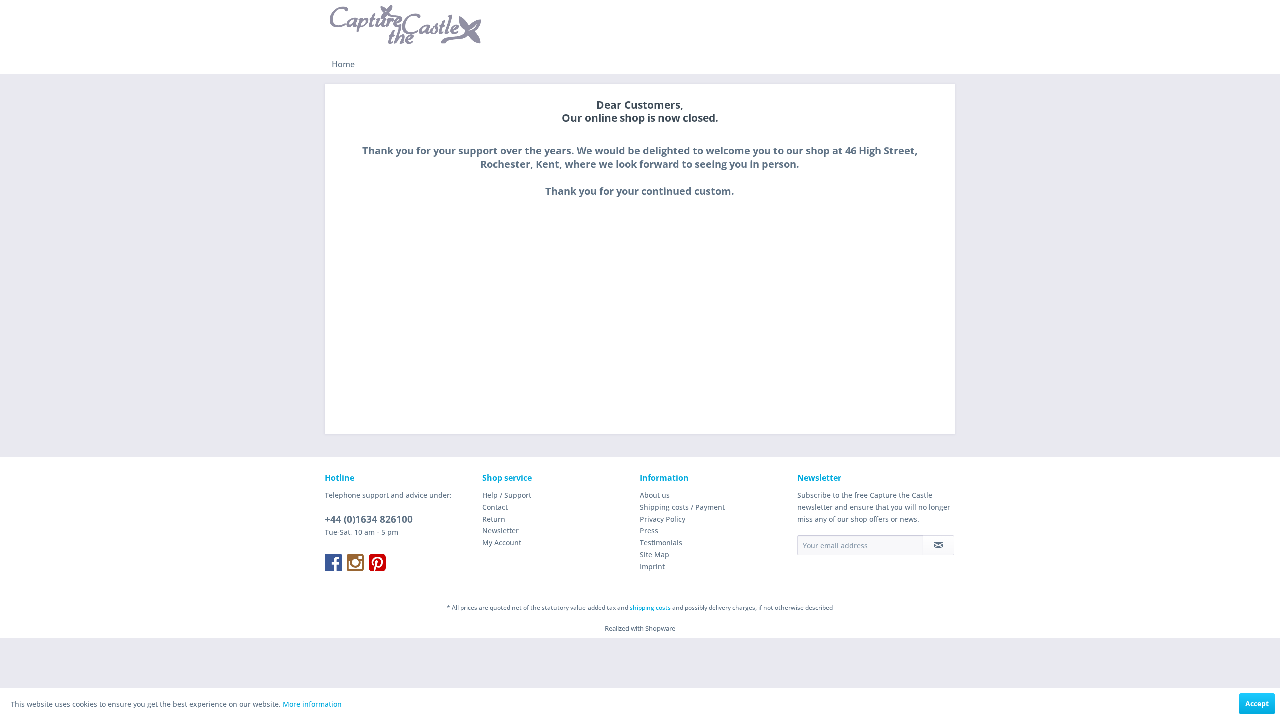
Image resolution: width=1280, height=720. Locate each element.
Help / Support (507, 495)
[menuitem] (343, 64)
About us (655, 495)
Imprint (652, 567)
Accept (1257, 703)
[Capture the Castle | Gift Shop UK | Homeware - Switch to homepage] (405, 27)
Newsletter (500, 531)
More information (312, 704)
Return (494, 519)
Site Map (655, 555)
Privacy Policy (663, 519)
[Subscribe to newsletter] (938, 546)
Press (649, 531)
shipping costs (650, 608)
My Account (502, 543)
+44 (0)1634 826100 (369, 519)
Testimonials (661, 543)
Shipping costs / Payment (682, 507)
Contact (495, 507)
